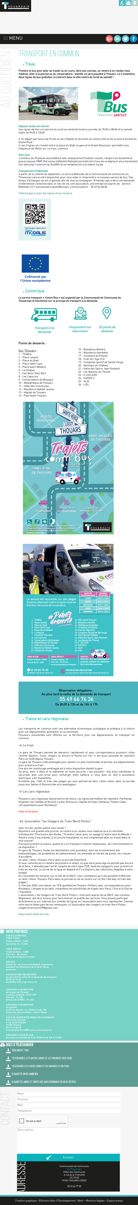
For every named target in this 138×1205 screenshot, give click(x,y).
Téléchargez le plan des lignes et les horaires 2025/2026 (42, 1058)
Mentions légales (95, 1201)
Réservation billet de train (34, 914)
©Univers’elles (47, 1201)
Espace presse (115, 1201)
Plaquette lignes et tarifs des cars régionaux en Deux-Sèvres (44, 1082)
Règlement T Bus (20, 1050)
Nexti (80, 1201)
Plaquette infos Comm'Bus (25, 1074)
